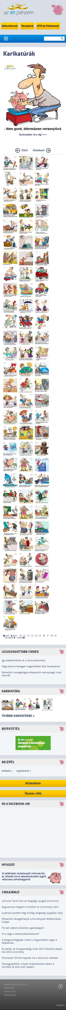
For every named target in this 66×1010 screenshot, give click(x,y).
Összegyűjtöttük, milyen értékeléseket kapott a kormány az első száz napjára (28, 965)
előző (14, 636)
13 (32, 636)
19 (55, 636)
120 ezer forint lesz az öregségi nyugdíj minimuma (30, 900)
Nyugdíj (8, 865)
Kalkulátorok (10, 26)
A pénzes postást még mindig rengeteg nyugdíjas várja (32, 912)
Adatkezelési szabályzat (15, 984)
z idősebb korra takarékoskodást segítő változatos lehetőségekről (24, 878)
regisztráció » (23, 770)
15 (40, 636)
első (7, 636)
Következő (39, 150)
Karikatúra (11, 691)
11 (24, 636)
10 (21, 636)
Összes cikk (33, 793)
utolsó (19, 638)
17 (48, 636)
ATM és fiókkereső (48, 26)
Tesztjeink (27, 26)
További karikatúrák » (18, 715)
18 (52, 636)
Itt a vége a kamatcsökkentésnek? (20, 933)
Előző (24, 150)
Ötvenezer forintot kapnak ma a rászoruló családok (30, 957)
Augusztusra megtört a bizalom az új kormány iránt (30, 906)
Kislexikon (33, 783)
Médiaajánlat (10, 995)
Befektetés (11, 729)
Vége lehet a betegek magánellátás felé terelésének (31, 666)
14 (36, 636)
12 (28, 636)
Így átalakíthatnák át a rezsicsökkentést (23, 660)
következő (9, 638)
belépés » (7, 770)
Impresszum (9, 991)
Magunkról (9, 988)
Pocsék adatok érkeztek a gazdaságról (23, 927)
